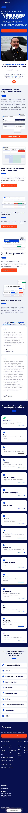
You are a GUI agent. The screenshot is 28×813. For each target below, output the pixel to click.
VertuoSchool (4, 788)
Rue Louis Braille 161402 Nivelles (6, 796)
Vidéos (26, 747)
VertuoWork (4, 745)
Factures (11, 754)
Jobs (19, 758)
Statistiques (4, 764)
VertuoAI (11, 767)
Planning (11, 747)
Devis (10, 745)
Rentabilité (11, 757)
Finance (11, 760)
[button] (25, 2)
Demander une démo (14, 736)
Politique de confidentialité (20, 808)
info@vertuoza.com (6, 793)
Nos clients (19, 750)
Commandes (4, 757)
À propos (19, 745)
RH (2, 747)
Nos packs (19, 754)
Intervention (4, 754)
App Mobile (4, 767)
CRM (10, 764)
